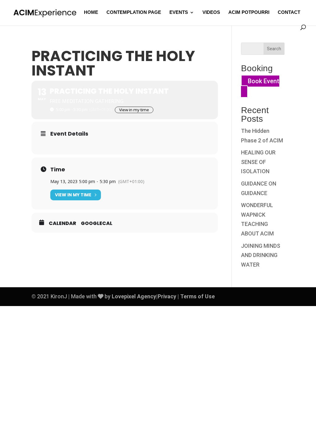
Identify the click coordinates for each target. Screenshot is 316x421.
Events (178, 12)
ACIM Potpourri (248, 12)
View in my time (134, 109)
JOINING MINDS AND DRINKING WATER (260, 255)
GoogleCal (96, 223)
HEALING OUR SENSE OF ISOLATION (258, 161)
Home (91, 12)
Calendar (62, 223)
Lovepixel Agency (134, 296)
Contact (289, 12)
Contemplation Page (133, 12)
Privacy (167, 296)
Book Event (263, 81)
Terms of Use (197, 296)
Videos (211, 12)
